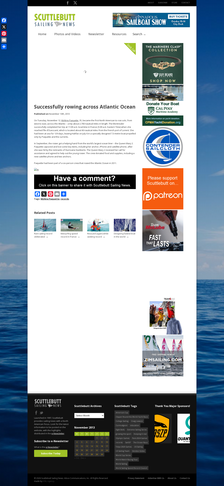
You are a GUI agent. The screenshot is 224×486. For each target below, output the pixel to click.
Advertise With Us (156, 478)
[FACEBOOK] (67, 3)
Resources (119, 34)
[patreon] (162, 208)
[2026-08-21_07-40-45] (151, 26)
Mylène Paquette (69, 120)
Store (174, 2)
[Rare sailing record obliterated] (45, 230)
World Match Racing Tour (127, 459)
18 (77, 450)
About (151, 2)
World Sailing (121, 464)
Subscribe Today (51, 453)
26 (82, 454)
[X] (4, 27)
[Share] (4, 46)
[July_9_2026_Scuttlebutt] (162, 125)
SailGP (128, 442)
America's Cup (122, 412)
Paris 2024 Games (139, 438)
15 (97, 446)
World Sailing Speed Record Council (131, 468)
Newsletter (96, 34)
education (134, 425)
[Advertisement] (162, 272)
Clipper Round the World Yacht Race (132, 417)
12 (82, 446)
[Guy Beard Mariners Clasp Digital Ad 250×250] (162, 83)
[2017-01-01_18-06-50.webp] (172, 429)
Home (42, 34)
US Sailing (138, 446)
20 (87, 450)
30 (102, 454)
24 (107, 450)
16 (102, 446)
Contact (185, 2)
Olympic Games (122, 438)
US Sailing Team (122, 451)
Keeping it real (140, 434)
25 (77, 454)
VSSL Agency (48, 481)
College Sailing (122, 421)
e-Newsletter (57, 433)
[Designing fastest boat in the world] (125, 230)
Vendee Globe (138, 451)
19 (82, 450)
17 (107, 446)
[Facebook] (4, 20)
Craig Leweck (137, 421)
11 (77, 446)
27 (87, 454)
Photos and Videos (67, 34)
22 (97, 450)
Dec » (83, 458)
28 (92, 454)
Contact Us (185, 478)
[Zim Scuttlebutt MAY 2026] (162, 375)
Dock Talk (131, 48)
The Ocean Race (140, 442)
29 (97, 454)
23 (102, 450)
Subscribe (162, 2)
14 (92, 446)
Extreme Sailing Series (137, 429)
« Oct (76, 458)
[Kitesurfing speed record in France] (72, 230)
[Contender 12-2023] (162, 166)
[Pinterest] (4, 33)
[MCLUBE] (162, 250)
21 (92, 450)
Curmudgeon (121, 425)
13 (87, 446)
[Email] (4, 40)
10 (107, 442)
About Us (172, 478)
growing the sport (123, 434)
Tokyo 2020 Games (124, 446)
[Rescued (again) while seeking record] (98, 230)
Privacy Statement (136, 478)
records (65, 198)
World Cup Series (123, 455)
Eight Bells (120, 429)
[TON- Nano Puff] (162, 333)
